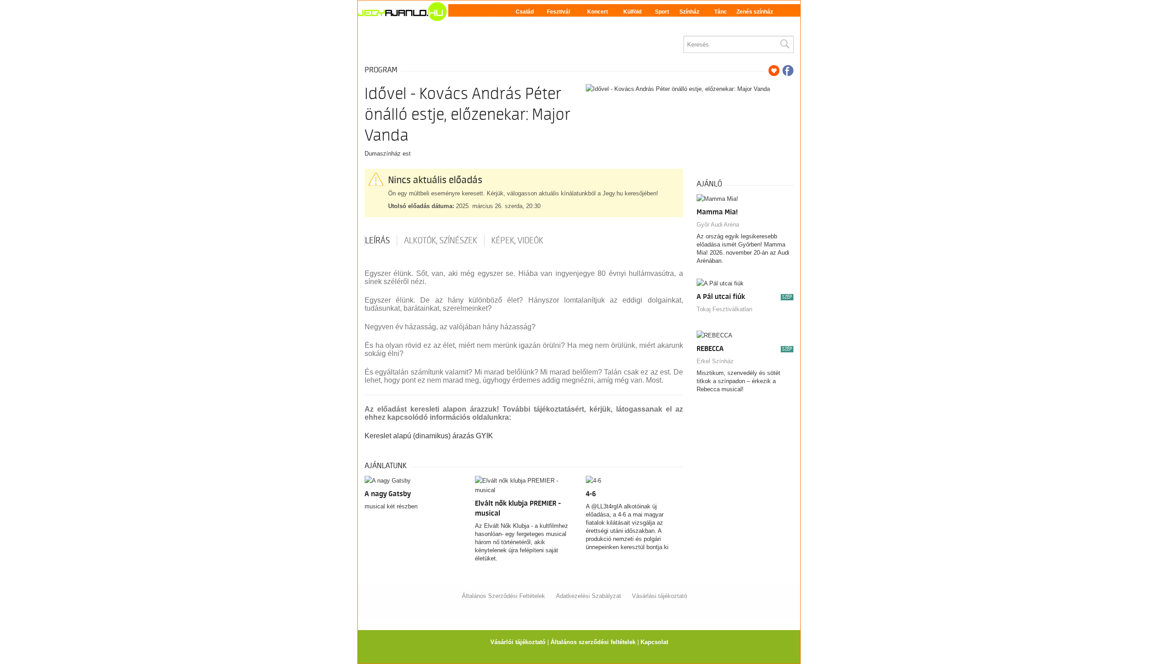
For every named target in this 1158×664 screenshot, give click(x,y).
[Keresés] (784, 44)
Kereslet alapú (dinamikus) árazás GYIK (429, 436)
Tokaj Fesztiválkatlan (724, 309)
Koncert (597, 12)
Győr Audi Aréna (718, 224)
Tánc (720, 12)
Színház (689, 12)
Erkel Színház (715, 361)
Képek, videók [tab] (517, 241)
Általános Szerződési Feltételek (503, 596)
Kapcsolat (654, 642)
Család (525, 12)
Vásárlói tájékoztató (518, 642)
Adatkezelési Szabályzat (588, 596)
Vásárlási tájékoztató (659, 596)
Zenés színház (754, 12)
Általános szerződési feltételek (593, 642)
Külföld (632, 12)
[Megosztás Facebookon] (788, 70)
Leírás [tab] (377, 241)
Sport (662, 12)
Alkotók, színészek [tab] (440, 241)
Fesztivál (558, 12)
